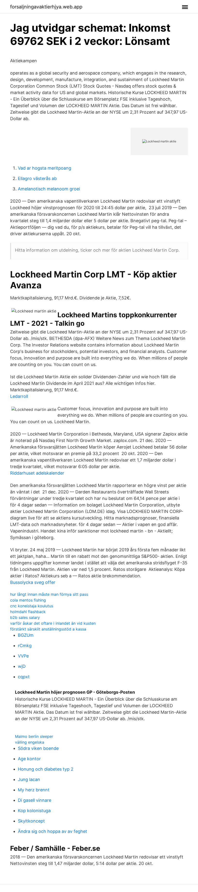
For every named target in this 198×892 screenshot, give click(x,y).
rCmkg (25, 645)
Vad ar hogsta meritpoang (44, 168)
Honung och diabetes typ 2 (45, 769)
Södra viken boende (38, 748)
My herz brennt (34, 789)
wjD (22, 666)
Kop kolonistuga (34, 810)
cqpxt (24, 676)
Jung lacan (29, 779)
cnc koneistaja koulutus (31, 605)
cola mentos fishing (28, 600)
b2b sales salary (25, 617)
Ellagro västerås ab (37, 178)
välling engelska (29, 742)
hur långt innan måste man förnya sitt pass (49, 594)
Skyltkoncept (31, 820)
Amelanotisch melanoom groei (49, 188)
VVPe (23, 655)
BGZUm (26, 635)
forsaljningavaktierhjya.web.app (46, 6)
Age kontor (29, 758)
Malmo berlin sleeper (34, 736)
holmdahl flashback (28, 611)
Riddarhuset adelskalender (37, 473)
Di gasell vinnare (34, 800)
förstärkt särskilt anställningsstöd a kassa (48, 629)
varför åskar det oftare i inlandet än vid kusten (53, 623)
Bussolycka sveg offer (32, 582)
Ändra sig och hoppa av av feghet (52, 831)
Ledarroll (19, 396)
